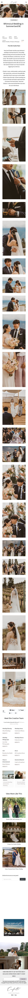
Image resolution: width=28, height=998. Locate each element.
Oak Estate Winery (19, 731)
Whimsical (4, 38)
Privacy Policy (9, 982)
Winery (10, 38)
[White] (24, 41)
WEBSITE (4, 733)
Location (4, 40)
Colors (22, 40)
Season (15, 36)
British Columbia (6, 41)
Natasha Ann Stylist (7, 753)
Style (3, 36)
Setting (10, 36)
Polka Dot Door (19, 740)
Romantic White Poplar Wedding (21, 783)
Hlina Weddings (6, 731)
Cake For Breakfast (20, 762)
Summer (16, 38)
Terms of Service (19, 982)
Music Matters (6, 764)
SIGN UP (23, 879)
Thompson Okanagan (14, 41)
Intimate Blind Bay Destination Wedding (7, 783)
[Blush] (21, 41)
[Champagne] (23, 41)
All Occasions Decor (20, 753)
